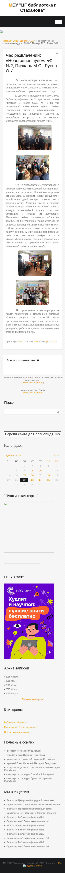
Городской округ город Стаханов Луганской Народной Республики (32, 768)
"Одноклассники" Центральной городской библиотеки (33, 804)
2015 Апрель (12, 676)
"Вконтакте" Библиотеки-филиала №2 (25, 825)
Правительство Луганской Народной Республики (30, 759)
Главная (6, 41)
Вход (39, 382)
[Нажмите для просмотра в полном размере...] (35, 151)
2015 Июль (11, 689)
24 (40, 480)
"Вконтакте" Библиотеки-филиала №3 (25, 829)
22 (32, 41)
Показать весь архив (32, 699)
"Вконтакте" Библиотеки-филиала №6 (25, 842)
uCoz (59, 863)
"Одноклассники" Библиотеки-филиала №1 (27, 821)
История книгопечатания (16, 732)
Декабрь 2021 (13, 455)
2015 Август (12, 693)
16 (32, 475)
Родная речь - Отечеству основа (20, 727)
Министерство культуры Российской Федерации (30, 774)
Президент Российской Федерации (23, 751)
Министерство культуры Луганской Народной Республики (28, 779)
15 (24, 475)
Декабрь (24, 41)
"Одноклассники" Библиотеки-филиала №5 (27, 838)
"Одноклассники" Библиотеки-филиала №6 (27, 846)
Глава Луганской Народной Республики (25, 755)
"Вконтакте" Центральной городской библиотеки (30, 800)
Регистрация (29, 382)
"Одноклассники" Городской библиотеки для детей (31, 813)
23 (32, 480)
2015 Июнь (11, 685)
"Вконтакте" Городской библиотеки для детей (29, 808)
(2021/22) (50, 341)
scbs (36, 341)
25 (48, 480)
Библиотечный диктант (15, 722)
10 (40, 470)
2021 (15, 41)
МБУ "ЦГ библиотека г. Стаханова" (32, 8)
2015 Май (10, 681)
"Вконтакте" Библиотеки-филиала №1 (25, 817)
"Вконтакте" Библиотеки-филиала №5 (25, 834)
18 (48, 475)
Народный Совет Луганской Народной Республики (31, 763)
